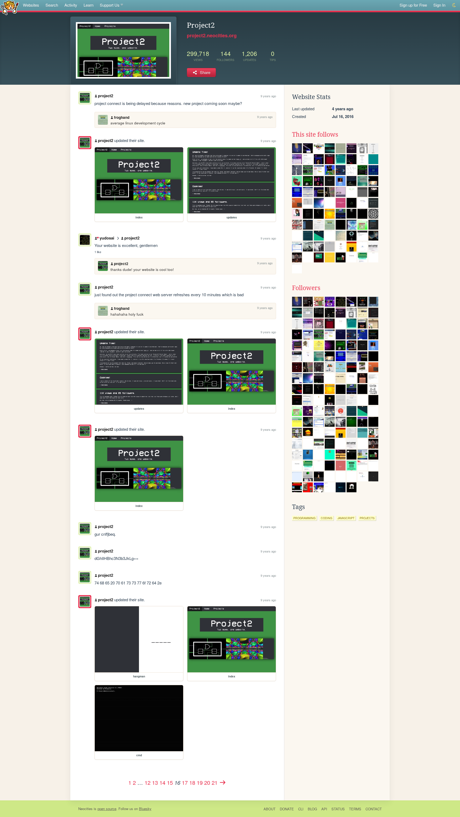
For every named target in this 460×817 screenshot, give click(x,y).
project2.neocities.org (212, 35)
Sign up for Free (413, 5)
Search (52, 5)
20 (207, 782)
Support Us (110, 5)
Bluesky (145, 808)
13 (155, 782)
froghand (121, 117)
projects (367, 518)
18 (192, 782)
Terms (355, 808)
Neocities (85, 808)
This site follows (315, 134)
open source (106, 808)
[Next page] (222, 782)
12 (147, 782)
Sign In (439, 5)
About (270, 808)
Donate (287, 808)
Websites (31, 5)
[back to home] (9, 7)
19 (200, 782)
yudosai (107, 238)
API (324, 808)
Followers (306, 287)
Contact (373, 808)
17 (185, 782)
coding (326, 518)
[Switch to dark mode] (454, 5)
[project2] (84, 142)
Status (338, 808)
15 (170, 782)
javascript (346, 518)
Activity (70, 5)
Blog (312, 808)
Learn (88, 5)
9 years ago (268, 96)
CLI (300, 808)
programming (304, 518)
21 (214, 782)
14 (162, 782)
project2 (105, 96)
